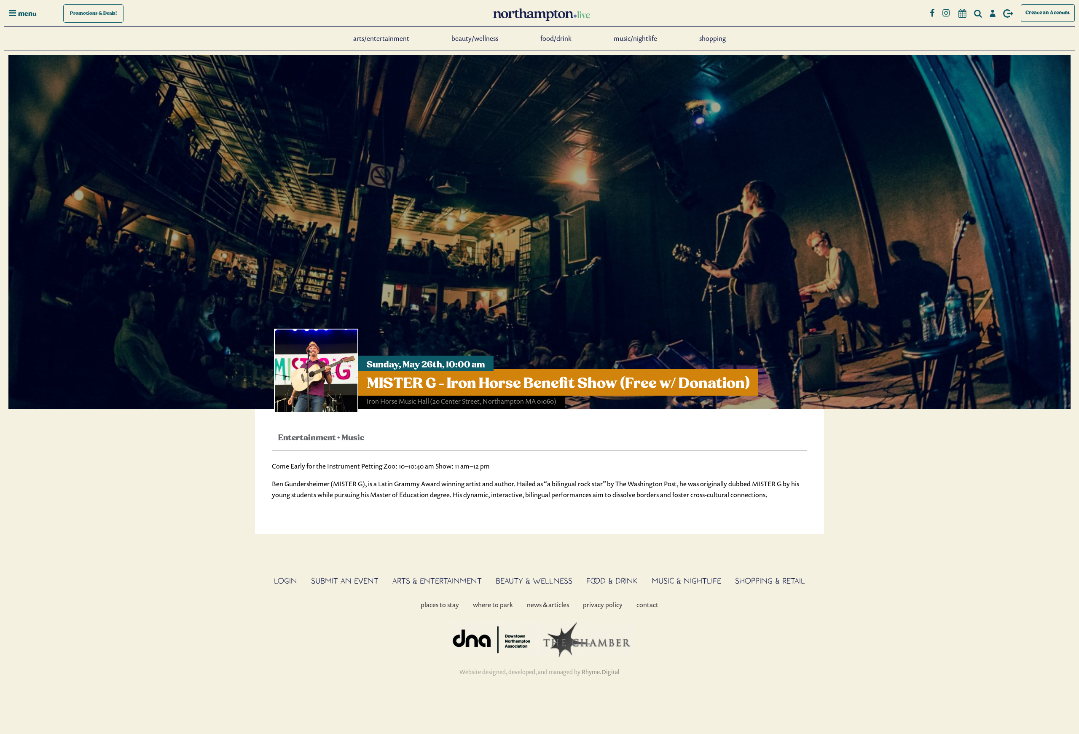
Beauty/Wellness (474, 38)
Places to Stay (440, 604)
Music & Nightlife (686, 581)
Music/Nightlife (635, 38)
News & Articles (548, 604)
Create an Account (1047, 13)
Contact (647, 604)
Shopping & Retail (770, 581)
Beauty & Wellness (534, 581)
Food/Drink (556, 38)
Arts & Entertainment (437, 581)
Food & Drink (612, 581)
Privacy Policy (603, 604)
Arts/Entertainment (381, 38)
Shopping (712, 38)
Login (285, 581)
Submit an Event (344, 581)
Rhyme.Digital (601, 672)
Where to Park (493, 604)
